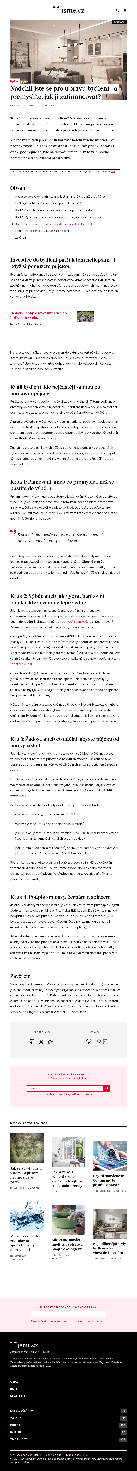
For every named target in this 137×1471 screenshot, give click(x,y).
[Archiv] (117, 10)
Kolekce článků (67, 1411)
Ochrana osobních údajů (24, 1455)
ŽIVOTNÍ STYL (67, 1439)
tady (113, 172)
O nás (14, 1382)
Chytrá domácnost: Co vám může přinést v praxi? (108, 1180)
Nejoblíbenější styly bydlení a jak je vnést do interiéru (109, 1248)
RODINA (67, 1425)
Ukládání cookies (53, 1455)
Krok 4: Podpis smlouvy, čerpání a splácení (42, 231)
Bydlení (14, 81)
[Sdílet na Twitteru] (43, 1044)
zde (48, 1365)
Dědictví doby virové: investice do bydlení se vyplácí (38, 315)
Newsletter (18, 1396)
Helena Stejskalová (101, 1191)
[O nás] (68, 1345)
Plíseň (90, 1321)
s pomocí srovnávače (74, 621)
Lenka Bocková (17, 1188)
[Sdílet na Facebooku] (34, 1044)
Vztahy (100, 1321)
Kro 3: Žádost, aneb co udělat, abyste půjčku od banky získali (53, 224)
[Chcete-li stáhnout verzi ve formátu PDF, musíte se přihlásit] (105, 1043)
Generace (55, 1321)
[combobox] (68, 1314)
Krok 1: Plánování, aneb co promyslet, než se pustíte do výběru (55, 210)
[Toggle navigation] (132, 10)
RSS (88, 1455)
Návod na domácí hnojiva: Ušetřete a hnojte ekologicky (67, 1244)
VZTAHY (67, 1418)
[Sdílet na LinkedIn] (50, 1044)
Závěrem (21, 237)
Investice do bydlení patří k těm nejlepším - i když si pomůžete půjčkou (60, 196)
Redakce (14, 106)
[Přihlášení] (125, 10)
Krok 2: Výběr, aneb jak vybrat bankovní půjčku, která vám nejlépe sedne (61, 217)
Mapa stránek (74, 1455)
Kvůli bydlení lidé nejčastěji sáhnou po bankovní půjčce (49, 203)
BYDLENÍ (67, 1432)
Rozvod (67, 1321)
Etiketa (79, 1321)
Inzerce (15, 1389)
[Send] (106, 1088)
